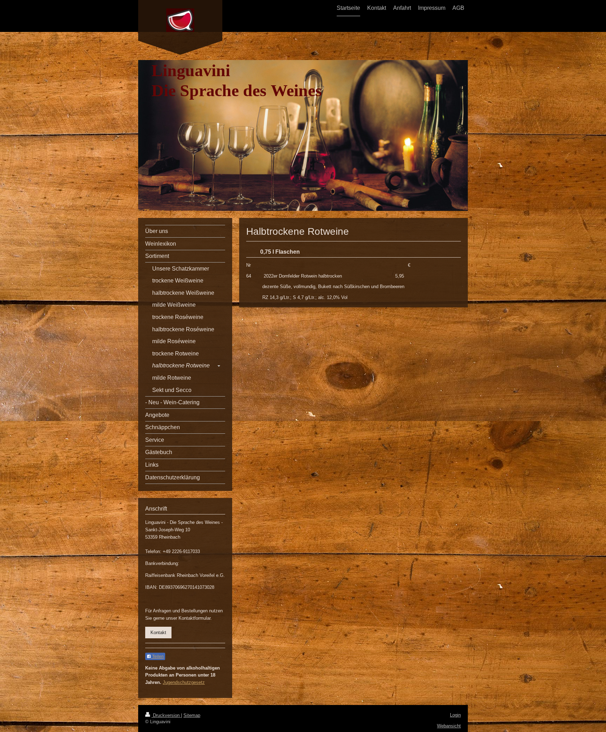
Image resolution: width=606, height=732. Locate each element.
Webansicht (449, 725)
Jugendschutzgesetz (184, 682)
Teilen (157, 656)
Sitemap (191, 715)
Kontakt (158, 632)
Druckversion (166, 715)
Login (455, 715)
